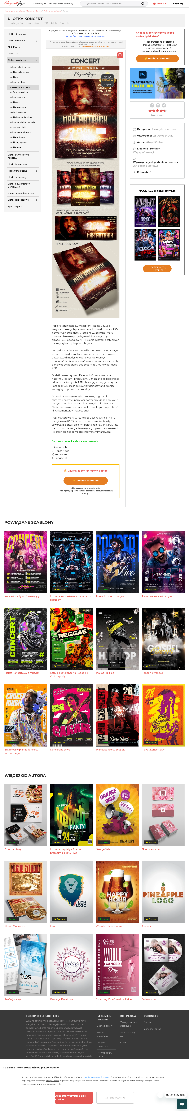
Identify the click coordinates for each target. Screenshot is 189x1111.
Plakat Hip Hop (105, 673)
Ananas (146, 926)
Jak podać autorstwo (146, 165)
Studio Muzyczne (14, 926)
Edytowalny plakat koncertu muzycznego (21, 751)
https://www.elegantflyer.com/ (96, 1077)
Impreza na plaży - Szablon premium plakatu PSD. (66, 851)
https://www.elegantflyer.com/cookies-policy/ (79, 1080)
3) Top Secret (60, 454)
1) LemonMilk (59, 447)
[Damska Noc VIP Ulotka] (169, 245)
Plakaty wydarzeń (17, 60)
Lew (52, 926)
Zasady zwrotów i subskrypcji (129, 1024)
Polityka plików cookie (104, 1055)
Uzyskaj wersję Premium (157, 268)
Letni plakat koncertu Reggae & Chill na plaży (69, 675)
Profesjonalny (12, 999)
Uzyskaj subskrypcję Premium (95, 46)
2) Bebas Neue (60, 451)
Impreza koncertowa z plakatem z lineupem (70, 598)
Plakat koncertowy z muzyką (21, 673)
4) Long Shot (59, 458)
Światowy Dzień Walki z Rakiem (115, 999)
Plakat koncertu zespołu (110, 749)
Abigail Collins (154, 142)
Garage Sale (103, 849)
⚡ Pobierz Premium (86, 480)
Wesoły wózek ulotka (109, 926)
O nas (123, 1042)
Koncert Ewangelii (152, 673)
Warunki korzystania (102, 1034)
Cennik (147, 1022)
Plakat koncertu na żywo (111, 596)
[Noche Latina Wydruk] (169, 211)
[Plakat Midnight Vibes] (145, 211)
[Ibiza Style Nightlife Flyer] (145, 245)
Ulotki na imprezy (17, 177)
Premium (162, 3)
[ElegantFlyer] (15, 3)
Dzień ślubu (149, 999)
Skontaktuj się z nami (128, 1034)
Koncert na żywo (60, 749)
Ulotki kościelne (16, 40)
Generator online (152, 1029)
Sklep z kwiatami (152, 849)
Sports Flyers (15, 206)
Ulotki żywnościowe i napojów (19, 156)
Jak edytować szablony (61, 3)
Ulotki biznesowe (17, 34)
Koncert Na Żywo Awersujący (22, 596)
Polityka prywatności (103, 1044)
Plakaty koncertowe (164, 129)
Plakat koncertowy (153, 749)
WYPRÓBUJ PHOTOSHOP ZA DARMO (85, 36)
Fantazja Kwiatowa (61, 999)
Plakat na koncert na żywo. (158, 596)
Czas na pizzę (12, 849)
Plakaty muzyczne (17, 171)
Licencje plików (104, 1026)
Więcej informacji (143, 152)
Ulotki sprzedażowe (18, 200)
